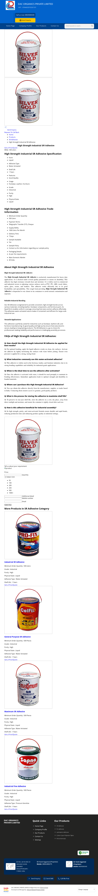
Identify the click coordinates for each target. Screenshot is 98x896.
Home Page (10, 26)
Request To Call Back (11, 132)
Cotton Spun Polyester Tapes (65, 835)
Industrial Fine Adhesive (15, 786)
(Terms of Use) (44, 887)
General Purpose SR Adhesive (17, 637)
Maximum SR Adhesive (14, 711)
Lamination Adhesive (63, 832)
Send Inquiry (26, 20)
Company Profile (25, 26)
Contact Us (55, 26)
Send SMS (49, 879)
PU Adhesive (60, 829)
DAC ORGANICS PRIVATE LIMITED (35, 5)
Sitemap (38, 840)
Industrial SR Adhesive (14, 562)
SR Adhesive (13, 140)
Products (12, 137)
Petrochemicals (61, 838)
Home (11, 135)
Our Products (41, 26)
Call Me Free (64, 879)
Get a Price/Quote (10, 148)
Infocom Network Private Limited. (36, 890)
